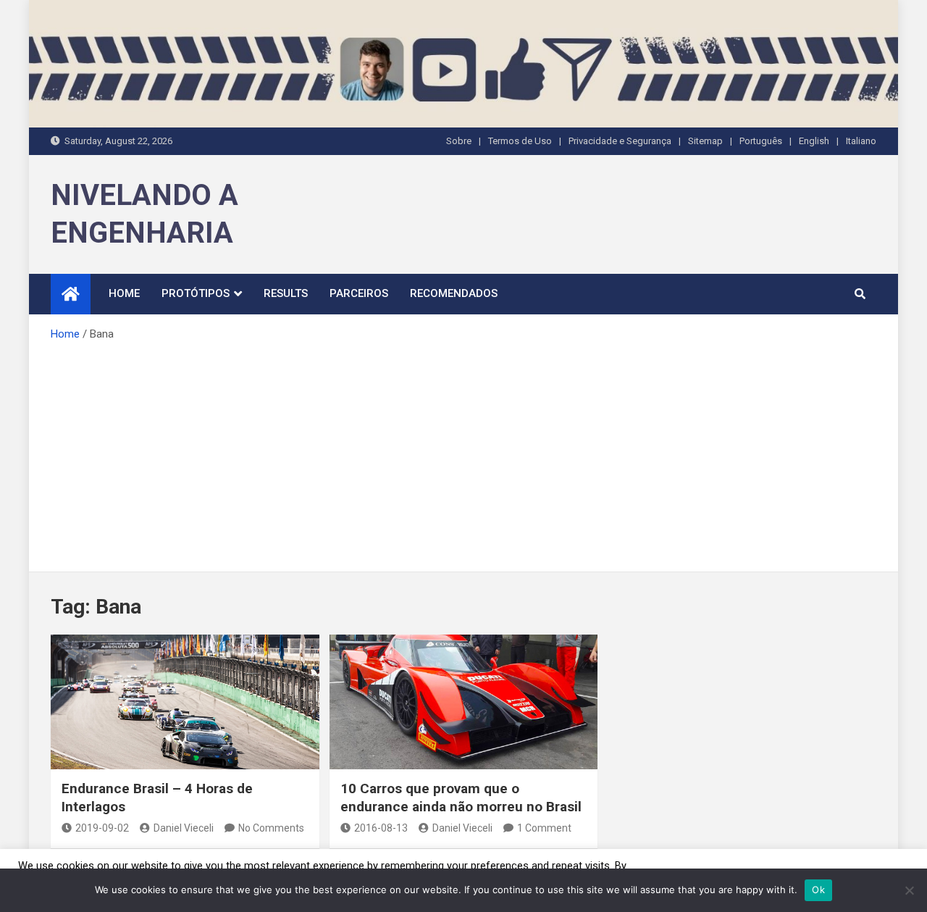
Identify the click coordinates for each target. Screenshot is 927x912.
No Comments (271, 828)
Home (124, 293)
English (814, 140)
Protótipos (196, 293)
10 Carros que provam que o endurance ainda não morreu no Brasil (461, 797)
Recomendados (454, 293)
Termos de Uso (520, 140)
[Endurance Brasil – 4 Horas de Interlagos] (185, 702)
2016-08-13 (381, 828)
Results (286, 293)
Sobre (458, 140)
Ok (818, 889)
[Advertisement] (463, 452)
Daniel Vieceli (184, 828)
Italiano (861, 140)
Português (760, 140)
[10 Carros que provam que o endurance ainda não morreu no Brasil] (464, 702)
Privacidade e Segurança (620, 140)
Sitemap (705, 140)
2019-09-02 (102, 828)
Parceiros (359, 293)
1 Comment (544, 828)
